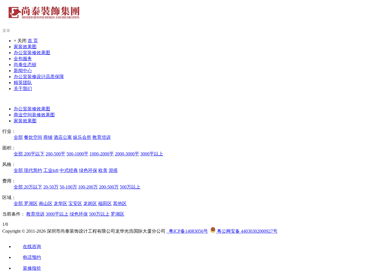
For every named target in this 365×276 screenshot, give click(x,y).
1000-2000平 (102, 153)
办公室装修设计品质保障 (39, 76)
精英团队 (23, 82)
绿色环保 (88, 170)
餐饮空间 (33, 137)
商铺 (47, 137)
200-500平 (55, 153)
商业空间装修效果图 (34, 114)
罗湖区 (31, 203)
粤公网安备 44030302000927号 (246, 231)
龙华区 (60, 203)
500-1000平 (77, 153)
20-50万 (50, 186)
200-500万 (109, 186)
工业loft (50, 170)
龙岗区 (90, 203)
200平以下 (34, 153)
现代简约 (33, 170)
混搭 (113, 170)
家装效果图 (25, 46)
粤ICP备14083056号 (187, 231)
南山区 (45, 203)
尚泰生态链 (25, 64)
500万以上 (130, 186)
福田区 (105, 203)
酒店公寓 (63, 137)
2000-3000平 (127, 153)
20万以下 (33, 186)
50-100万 (68, 186)
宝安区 (75, 203)
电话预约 (32, 257)
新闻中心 (23, 70)
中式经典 (69, 170)
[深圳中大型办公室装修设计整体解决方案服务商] (44, 16)
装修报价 (32, 268)
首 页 (33, 40)
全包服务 (23, 58)
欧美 (103, 170)
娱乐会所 (82, 137)
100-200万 (88, 186)
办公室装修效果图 (32, 52)
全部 (18, 137)
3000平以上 (151, 153)
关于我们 (23, 88)
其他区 (120, 203)
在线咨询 (32, 246)
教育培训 (101, 137)
